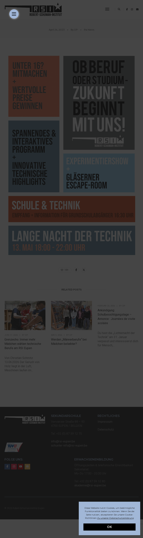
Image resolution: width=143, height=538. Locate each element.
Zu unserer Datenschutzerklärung (115, 518)
